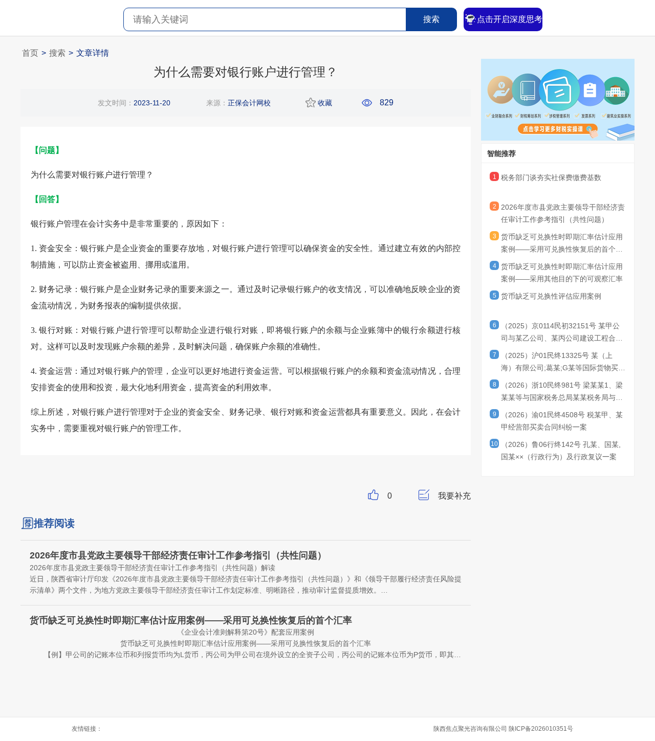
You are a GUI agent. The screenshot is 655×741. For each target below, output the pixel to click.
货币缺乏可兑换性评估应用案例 (551, 296)
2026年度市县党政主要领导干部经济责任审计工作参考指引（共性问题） (563, 213)
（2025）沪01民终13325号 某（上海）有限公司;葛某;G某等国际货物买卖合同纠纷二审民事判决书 (563, 363)
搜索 (431, 19)
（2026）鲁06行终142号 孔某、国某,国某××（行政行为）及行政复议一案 (561, 450)
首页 (30, 53)
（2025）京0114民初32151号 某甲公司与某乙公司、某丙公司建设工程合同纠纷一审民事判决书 (562, 333)
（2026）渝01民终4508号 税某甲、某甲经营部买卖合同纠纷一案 (562, 421)
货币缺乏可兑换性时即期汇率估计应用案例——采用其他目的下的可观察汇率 (562, 272)
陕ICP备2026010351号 (541, 728)
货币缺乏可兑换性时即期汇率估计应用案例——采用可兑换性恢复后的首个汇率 (562, 244)
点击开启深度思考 (509, 19)
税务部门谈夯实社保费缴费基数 (551, 177)
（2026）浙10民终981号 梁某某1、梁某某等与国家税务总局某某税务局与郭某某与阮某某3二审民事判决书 (562, 393)
